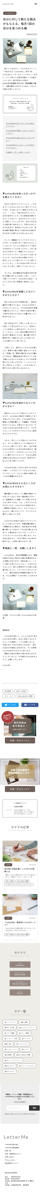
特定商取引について (11, 1163)
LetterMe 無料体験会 (12, 1148)
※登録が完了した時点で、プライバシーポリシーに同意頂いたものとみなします (20, 1113)
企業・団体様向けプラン (13, 1154)
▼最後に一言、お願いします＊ (18, 152)
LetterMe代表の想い (12, 1144)
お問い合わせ (9, 1157)
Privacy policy (10, 1160)
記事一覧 (8, 1151)
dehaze (35, 4)
